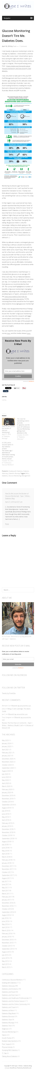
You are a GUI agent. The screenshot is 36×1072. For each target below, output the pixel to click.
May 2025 (5, 740)
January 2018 (6, 863)
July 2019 (5, 811)
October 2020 (7, 765)
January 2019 (6, 826)
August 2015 (6, 952)
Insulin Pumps (7, 1038)
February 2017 (7, 897)
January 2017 (6, 900)
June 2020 (5, 777)
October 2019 (7, 802)
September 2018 (8, 838)
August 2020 (6, 771)
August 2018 (6, 841)
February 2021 (7, 752)
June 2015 (5, 958)
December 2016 (7, 903)
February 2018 (7, 860)
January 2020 (6, 792)
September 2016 (8, 912)
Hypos (4, 1035)
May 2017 (5, 887)
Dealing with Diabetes (16, 471)
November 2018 (7, 832)
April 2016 (5, 927)
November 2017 (7, 869)
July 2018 (5, 844)
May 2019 (5, 817)
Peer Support (6, 1044)
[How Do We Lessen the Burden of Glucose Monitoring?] (8, 421)
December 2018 (7, 829)
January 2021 (6, 756)
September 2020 (8, 768)
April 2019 (5, 820)
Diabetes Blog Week (9, 1013)
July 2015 (5, 955)
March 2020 (6, 786)
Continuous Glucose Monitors (12, 980)
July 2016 (5, 918)
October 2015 (7, 946)
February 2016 (7, 933)
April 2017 (5, 890)
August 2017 (6, 878)
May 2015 (5, 961)
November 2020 (7, 762)
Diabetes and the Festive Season (13, 1001)
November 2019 (7, 799)
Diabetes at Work (8, 1010)
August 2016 (6, 915)
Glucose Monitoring (14, 476)
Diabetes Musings (14, 473)
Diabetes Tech (7, 1026)
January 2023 (6, 746)
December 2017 (7, 866)
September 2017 (8, 875)
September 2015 (8, 949)
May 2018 (5, 851)
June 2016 (5, 921)
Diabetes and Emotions (10, 989)
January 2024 (6, 743)
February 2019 (7, 823)
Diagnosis (5, 1029)
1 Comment (23, 46)
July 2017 (5, 881)
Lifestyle (7, 1068)
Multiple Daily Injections (10, 1041)
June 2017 (5, 884)
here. (29, 333)
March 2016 (6, 930)
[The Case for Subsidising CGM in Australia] (24, 429)
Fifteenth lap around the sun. (21, 706)
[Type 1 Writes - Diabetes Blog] (18, 10)
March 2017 (6, 894)
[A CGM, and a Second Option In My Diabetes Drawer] (9, 454)
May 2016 (5, 924)
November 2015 (7, 943)
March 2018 (6, 857)
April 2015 (5, 964)
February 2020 (7, 789)
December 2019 (7, 795)
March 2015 (6, 967)
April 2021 (5, 749)
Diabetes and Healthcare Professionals (15, 998)
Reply (7, 524)
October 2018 (7, 835)
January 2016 (6, 937)
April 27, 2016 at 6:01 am (13, 502)
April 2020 (5, 783)
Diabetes (5, 476)
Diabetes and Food (8, 992)
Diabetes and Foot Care (10, 995)
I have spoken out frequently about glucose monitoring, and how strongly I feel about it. (16, 68)
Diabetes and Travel (9, 1007)
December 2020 (7, 759)
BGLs (27, 473)
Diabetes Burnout (8, 1016)
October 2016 (7, 909)
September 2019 (8, 805)
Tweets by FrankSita (9, 693)
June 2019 (5, 814)
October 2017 (7, 872)
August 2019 (6, 808)
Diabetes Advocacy (8, 986)
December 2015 (7, 940)
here (8, 333)
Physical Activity (7, 1047)
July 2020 (5, 774)
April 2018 (5, 854)
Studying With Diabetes (10, 1050)
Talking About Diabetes (9, 1056)
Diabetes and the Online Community (14, 1004)
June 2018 (5, 848)
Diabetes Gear (7, 1019)
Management (26, 476)
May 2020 (5, 780)
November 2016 (7, 906)
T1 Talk (4, 1053)
